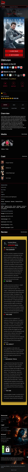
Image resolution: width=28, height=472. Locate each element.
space (17, 207)
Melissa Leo (8, 167)
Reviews (22, 108)
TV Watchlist (4, 441)
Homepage (9, 14)
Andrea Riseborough (10, 173)
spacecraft (22, 207)
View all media (24, 134)
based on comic (8, 206)
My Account (3, 436)
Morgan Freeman (9, 162)
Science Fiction (19, 201)
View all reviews (24, 232)
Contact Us (3, 419)
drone (14, 206)
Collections (14, 108)
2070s (14, 14)
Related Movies (5, 108)
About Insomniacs (5, 418)
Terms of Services (5, 427)
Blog (2, 421)
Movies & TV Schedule (6, 438)
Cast (23, 104)
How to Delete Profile (5, 430)
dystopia (19, 206)
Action (2, 201)
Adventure (7, 201)
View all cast (24, 156)
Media (14, 104)
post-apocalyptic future (9, 207)
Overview (5, 104)
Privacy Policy (4, 429)
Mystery (13, 201)
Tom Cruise (8, 178)
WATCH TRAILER (14, 51)
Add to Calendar (15, 55)
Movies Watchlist (4, 440)
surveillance (4, 208)
